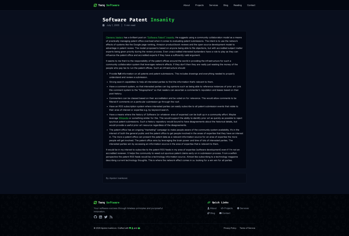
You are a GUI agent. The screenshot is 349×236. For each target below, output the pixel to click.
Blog (225, 5)
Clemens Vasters (114, 37)
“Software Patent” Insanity (160, 37)
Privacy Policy (230, 228)
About (186, 5)
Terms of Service (247, 228)
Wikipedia (123, 118)
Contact (251, 5)
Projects (199, 5)
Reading (238, 5)
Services (213, 5)
